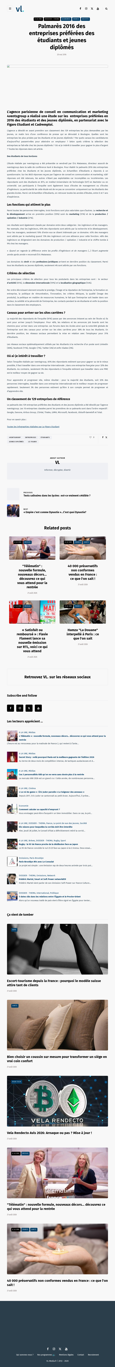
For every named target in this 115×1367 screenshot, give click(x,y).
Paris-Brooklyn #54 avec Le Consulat (36, 861)
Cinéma (32, 788)
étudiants (45, 437)
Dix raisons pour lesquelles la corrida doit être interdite (45, 827)
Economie (66, 19)
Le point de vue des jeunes (66, 823)
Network (51, 875)
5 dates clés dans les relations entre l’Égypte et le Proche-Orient (50, 896)
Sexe (14, 930)
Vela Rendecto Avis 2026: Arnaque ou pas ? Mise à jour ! (49, 1133)
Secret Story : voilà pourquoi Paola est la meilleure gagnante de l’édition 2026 (56, 757)
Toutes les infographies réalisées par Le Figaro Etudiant (33, 426)
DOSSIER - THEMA (52, 19)
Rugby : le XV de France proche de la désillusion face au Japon (48, 844)
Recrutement (93, 1354)
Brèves (32, 840)
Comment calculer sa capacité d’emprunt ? (39, 809)
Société (83, 823)
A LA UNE (38, 19)
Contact (80, 1354)
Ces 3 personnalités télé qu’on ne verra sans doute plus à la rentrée (51, 774)
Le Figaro (32, 442)
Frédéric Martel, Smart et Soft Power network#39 (42, 879)
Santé (86, 542)
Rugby (56, 840)
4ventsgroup (15, 437)
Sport (63, 840)
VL (57, 462)
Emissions (23, 858)
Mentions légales (66, 1354)
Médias (28, 542)
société (85, 19)
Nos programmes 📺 (46, 1354)
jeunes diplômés (16, 442)
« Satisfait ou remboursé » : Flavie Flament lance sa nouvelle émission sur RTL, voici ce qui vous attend (32, 640)
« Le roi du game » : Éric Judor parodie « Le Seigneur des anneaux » (51, 792)
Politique (54, 893)
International (43, 893)
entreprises (30, 437)
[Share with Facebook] (102, 437)
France (76, 19)
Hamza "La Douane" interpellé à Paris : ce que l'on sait (83, 634)
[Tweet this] (106, 437)
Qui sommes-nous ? (24, 1354)
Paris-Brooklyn (37, 858)
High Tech (16, 1082)
